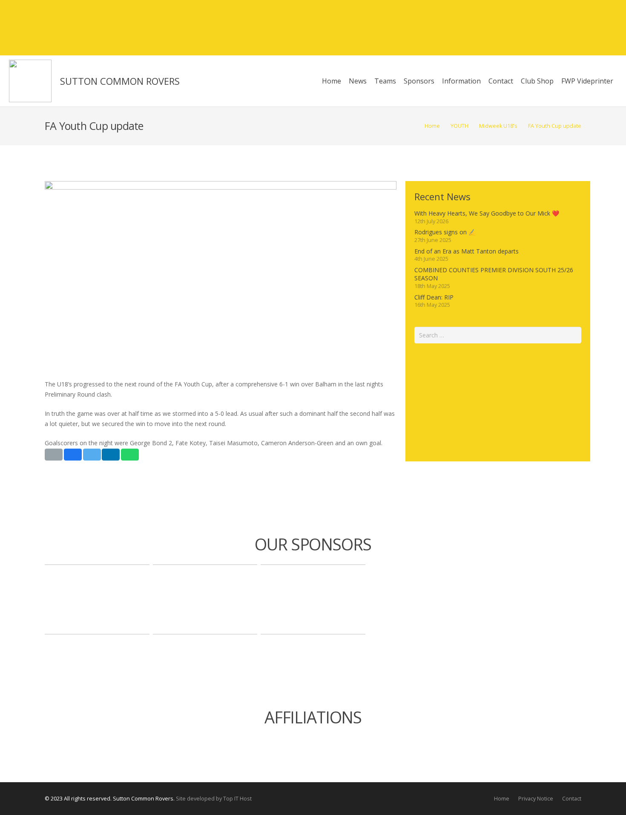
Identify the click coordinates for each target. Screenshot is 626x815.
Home (501, 798)
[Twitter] (578, 27)
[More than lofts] (205, 599)
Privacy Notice (535, 798)
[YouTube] (609, 27)
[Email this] (54, 455)
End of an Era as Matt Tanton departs (466, 251)
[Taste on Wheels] (97, 599)
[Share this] (73, 455)
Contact (571, 798)
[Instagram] (594, 27)
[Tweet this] (92, 455)
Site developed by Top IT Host (214, 798)
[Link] (30, 81)
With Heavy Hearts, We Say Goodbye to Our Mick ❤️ (486, 213)
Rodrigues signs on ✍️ (445, 232)
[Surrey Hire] (313, 599)
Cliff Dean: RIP (434, 297)
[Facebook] (563, 27)
